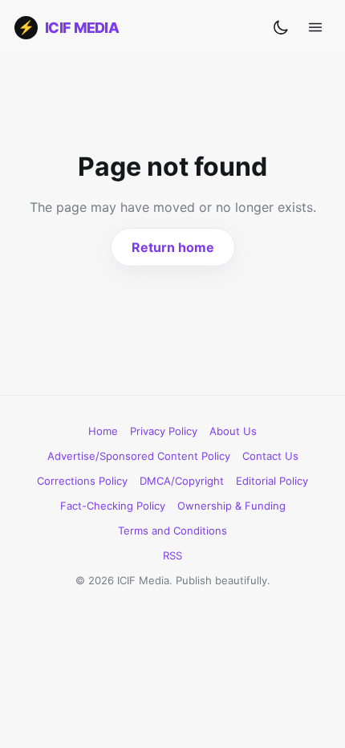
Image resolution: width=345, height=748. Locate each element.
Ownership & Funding (231, 505)
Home (103, 431)
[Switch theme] (281, 27)
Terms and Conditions (172, 530)
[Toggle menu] (315, 27)
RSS (172, 555)
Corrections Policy (82, 480)
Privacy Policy (163, 431)
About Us (233, 431)
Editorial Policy (272, 480)
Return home (173, 247)
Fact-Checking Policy (112, 505)
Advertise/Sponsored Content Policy (138, 455)
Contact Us (270, 455)
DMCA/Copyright (182, 480)
